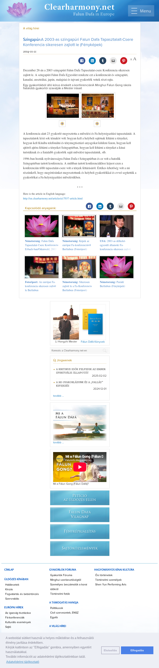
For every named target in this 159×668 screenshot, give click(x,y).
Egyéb (54, 617)
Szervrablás (12, 598)
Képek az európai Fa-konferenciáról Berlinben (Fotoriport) (76, 245)
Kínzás (9, 589)
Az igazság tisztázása (18, 613)
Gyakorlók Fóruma (61, 575)
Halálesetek (12, 584)
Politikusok (56, 608)
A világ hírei (31, 28)
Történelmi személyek (108, 580)
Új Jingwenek (62, 360)
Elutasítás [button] (110, 650)
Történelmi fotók (60, 594)
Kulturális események (18, 622)
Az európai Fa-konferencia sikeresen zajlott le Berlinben (40, 286)
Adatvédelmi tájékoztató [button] (22, 662)
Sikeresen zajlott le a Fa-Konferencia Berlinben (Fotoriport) (77, 286)
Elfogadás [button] (137, 650)
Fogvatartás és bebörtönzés (22, 594)
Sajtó (8, 627)
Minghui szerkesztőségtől (65, 580)
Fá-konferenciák (14, 617)
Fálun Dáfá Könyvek (93, 342)
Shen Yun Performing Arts (110, 584)
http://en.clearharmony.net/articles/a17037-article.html (53, 198)
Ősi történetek (103, 575)
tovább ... (58, 396)
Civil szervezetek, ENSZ (64, 612)
